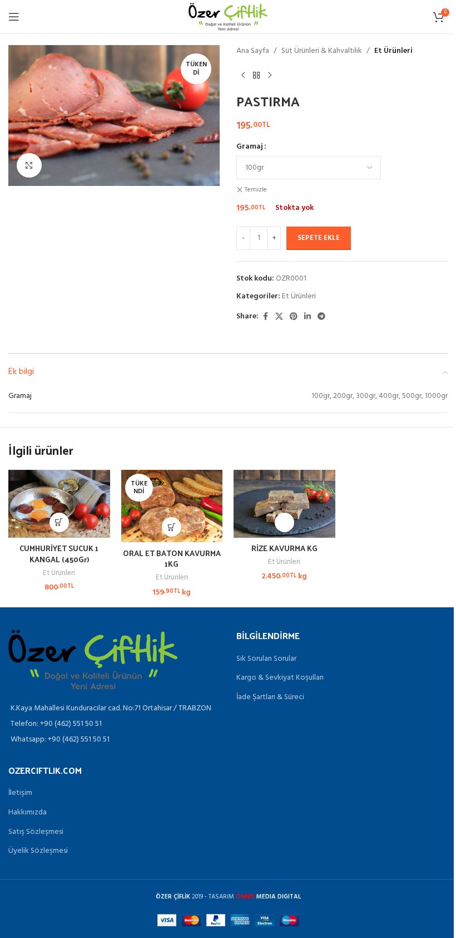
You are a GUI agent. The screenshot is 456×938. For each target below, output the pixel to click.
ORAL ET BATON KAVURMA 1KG (172, 558)
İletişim (20, 793)
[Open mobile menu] (14, 17)
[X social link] (279, 317)
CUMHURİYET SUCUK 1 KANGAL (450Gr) (58, 553)
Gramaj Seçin (284, 522)
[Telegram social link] (321, 317)
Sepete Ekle (319, 238)
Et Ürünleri (393, 51)
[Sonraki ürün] (269, 75)
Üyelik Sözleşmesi (38, 851)
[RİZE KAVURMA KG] (284, 504)
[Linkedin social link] (307, 317)
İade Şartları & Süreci (270, 697)
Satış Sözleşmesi (35, 832)
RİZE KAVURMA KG (284, 548)
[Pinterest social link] (293, 317)
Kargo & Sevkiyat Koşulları (280, 678)
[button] (59, 522)
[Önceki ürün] (243, 75)
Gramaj (249, 147)
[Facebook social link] (265, 317)
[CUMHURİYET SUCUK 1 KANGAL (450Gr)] (59, 504)
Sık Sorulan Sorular (266, 659)
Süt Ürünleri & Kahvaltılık (321, 51)
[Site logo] (228, 17)
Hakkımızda (27, 812)
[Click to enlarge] (29, 165)
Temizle (256, 190)
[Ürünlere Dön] (256, 75)
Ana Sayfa (252, 51)
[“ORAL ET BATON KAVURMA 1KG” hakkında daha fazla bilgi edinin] (171, 527)
